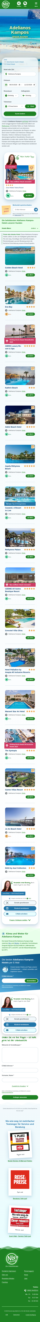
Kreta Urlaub (11, 64)
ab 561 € (30, 434)
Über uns (5, 1275)
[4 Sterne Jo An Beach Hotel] (20, 817)
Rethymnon (5, 126)
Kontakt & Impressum (9, 1271)
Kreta (24, 191)
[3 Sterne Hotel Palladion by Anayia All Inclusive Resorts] (20, 657)
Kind (32, 106)
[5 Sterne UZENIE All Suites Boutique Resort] (20, 576)
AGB (6, 1314)
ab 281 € (30, 836)
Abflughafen (25, 91)
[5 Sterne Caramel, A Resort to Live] (20, 496)
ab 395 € (30, 557)
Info (30, 898)
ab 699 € (30, 517)
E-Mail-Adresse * (7, 976)
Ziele (5, 60)
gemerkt (6, 211)
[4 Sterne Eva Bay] (20, 295)
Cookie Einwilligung (31, 1315)
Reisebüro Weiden (8, 1278)
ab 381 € (30, 275)
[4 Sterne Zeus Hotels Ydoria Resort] (20, 174)
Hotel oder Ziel (9, 69)
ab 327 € (30, 395)
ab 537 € (30, 797)
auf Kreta (25, 121)
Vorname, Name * (8, 1075)
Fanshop (5, 1282)
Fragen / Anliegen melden (18, 920)
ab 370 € (30, 637)
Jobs (25, 1278)
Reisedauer (8, 91)
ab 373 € (30, 875)
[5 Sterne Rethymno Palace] (20, 537)
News (26, 1275)
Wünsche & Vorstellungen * (11, 1045)
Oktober (16, 943)
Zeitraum (7, 80)
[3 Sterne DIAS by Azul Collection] (20, 856)
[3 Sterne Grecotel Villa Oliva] (20, 618)
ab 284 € (30, 679)
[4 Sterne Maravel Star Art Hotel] (20, 699)
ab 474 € (30, 718)
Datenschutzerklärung (7, 987)
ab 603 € (30, 758)
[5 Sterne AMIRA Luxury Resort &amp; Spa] (20, 334)
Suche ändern (20, 114)
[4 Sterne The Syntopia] (20, 738)
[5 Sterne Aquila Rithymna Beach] (20, 454)
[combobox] (21, 74)
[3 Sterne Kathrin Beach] (20, 375)
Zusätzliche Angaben (19, 1086)
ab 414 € (30, 476)
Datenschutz (18, 215)
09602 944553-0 (32, 1290)
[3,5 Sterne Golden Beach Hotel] (20, 255)
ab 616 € (30, 598)
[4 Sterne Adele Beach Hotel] (20, 415)
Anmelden (31, 981)
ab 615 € (30, 356)
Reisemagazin (29, 1271)
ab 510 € (30, 314)
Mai (9, 943)
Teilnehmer (8, 102)
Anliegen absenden (20, 1097)
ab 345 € (29, 195)
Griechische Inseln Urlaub (15, 62)
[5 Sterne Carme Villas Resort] (20, 777)
